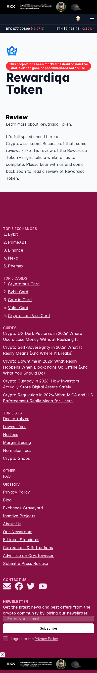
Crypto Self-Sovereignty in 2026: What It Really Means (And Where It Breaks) (42, 350)
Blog (7, 499)
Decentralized (16, 418)
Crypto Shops (16, 458)
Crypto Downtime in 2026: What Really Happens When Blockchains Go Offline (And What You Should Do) (45, 367)
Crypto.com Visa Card (29, 315)
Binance (15, 250)
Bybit (13, 234)
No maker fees (17, 450)
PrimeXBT (17, 242)
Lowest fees (14, 426)
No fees (10, 434)
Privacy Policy (16, 492)
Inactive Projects (19, 515)
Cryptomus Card (24, 283)
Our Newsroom (17, 531)
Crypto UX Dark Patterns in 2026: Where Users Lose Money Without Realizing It (42, 336)
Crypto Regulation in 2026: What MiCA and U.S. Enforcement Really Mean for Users (48, 397)
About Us (12, 523)
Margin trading (17, 442)
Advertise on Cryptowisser (28, 555)
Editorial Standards (21, 539)
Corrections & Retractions (28, 547)
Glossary (11, 484)
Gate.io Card (20, 299)
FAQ (7, 476)
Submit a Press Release (25, 563)
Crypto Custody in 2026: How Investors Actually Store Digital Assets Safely (41, 384)
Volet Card (18, 307)
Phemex (15, 265)
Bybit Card (18, 291)
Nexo (13, 258)
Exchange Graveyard (23, 507)
